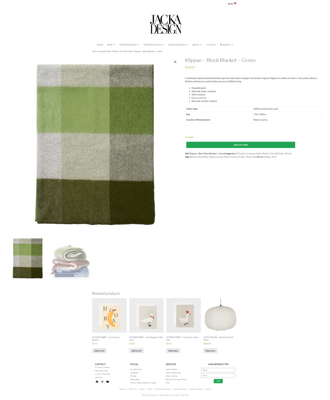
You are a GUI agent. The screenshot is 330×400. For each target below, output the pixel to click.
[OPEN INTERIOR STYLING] (163, 44)
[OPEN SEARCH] (232, 44)
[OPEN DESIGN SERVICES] (187, 44)
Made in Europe (216, 156)
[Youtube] (107, 381)
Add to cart (241, 145)
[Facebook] (97, 381)
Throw (248, 156)
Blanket (193, 156)
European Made (254, 153)
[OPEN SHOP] (114, 44)
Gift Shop (184, 395)
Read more (173, 350)
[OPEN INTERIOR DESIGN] (138, 44)
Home (94, 51)
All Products (240, 153)
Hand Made (202, 156)
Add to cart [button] (99, 350)
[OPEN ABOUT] (201, 44)
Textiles (241, 156)
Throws (288, 153)
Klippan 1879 (270, 156)
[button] (175, 62)
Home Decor (174, 395)
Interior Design (164, 395)
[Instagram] (102, 381)
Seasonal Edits (105, 51)
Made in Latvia (230, 156)
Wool (254, 156)
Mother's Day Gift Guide (122, 51)
